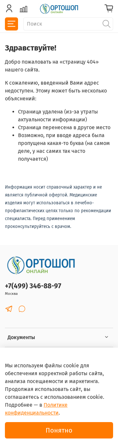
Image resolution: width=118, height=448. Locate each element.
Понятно (59, 430)
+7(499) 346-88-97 (33, 286)
